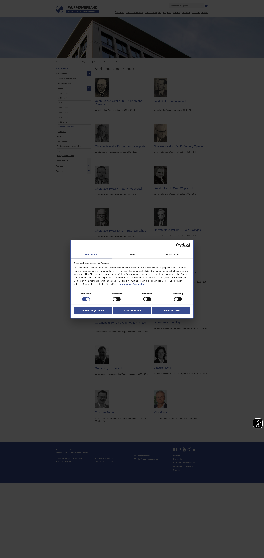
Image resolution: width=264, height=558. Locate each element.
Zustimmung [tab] (91, 254)
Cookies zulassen (171, 310)
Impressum (125, 284)
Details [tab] (132, 254)
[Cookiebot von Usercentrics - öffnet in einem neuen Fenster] (178, 245)
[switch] (117, 299)
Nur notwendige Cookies (93, 310)
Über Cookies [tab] (172, 254)
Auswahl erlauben (132, 310)
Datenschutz (139, 284)
